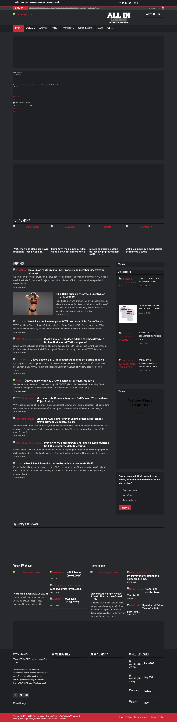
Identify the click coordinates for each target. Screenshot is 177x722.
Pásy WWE (148, 677)
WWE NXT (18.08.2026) (72, 600)
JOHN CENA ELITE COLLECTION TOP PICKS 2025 (150, 336)
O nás (17, 3)
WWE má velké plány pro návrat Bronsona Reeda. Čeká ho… (31, 250)
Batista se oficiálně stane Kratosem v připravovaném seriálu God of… (103, 251)
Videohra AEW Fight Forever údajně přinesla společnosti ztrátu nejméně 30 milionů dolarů (70, 420)
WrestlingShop (85, 28)
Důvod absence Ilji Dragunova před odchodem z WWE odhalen (67, 359)
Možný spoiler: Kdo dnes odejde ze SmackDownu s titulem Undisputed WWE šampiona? (74, 340)
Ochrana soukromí (37, 3)
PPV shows (68, 28)
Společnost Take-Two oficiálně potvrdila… (145, 608)
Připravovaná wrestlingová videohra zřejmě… (143, 577)
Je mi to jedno (129, 500)
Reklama (24, 3)
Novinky (30, 28)
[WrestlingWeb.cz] (22, 14)
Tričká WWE (149, 663)
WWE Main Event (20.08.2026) (30, 593)
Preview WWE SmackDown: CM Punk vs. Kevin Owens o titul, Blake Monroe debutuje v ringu (76, 444)
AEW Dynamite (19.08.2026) (66, 588)
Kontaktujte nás (53, 3)
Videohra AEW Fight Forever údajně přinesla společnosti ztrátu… (106, 596)
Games (100, 28)
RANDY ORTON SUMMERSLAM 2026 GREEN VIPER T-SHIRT (148, 363)
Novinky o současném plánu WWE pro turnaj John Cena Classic (65, 321)
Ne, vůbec (128, 495)
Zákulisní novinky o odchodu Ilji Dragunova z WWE (144, 250)
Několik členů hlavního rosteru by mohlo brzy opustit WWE (58, 463)
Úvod (17, 28)
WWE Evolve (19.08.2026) (74, 574)
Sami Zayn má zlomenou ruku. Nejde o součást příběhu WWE (68, 250)
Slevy (146, 703)
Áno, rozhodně (130, 490)
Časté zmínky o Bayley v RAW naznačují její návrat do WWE (59, 380)
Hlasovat (125, 508)
